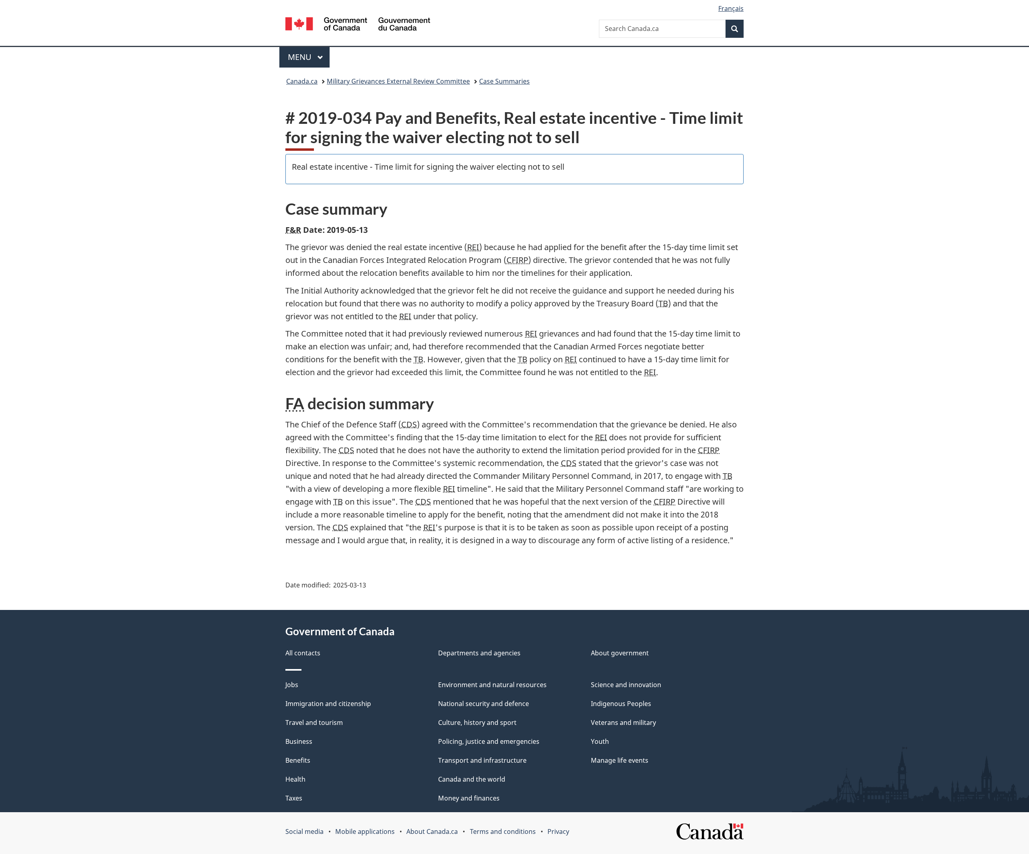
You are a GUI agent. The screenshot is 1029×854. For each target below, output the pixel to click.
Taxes (293, 798)
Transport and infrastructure (482, 760)
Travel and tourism (314, 722)
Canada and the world (471, 779)
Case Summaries (504, 81)
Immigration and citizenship (328, 703)
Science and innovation (626, 684)
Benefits (297, 760)
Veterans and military (623, 722)
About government (620, 653)
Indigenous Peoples (621, 703)
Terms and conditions (503, 831)
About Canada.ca (432, 831)
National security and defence (483, 703)
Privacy (558, 831)
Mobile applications (365, 831)
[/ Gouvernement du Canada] (357, 25)
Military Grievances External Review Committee (398, 81)
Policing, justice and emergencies (488, 741)
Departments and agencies (479, 653)
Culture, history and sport (477, 722)
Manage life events (619, 760)
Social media (304, 831)
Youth (600, 741)
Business (298, 741)
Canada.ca (302, 81)
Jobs (291, 684)
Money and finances (469, 798)
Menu (301, 56)
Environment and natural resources (492, 684)
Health (295, 779)
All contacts (302, 653)
